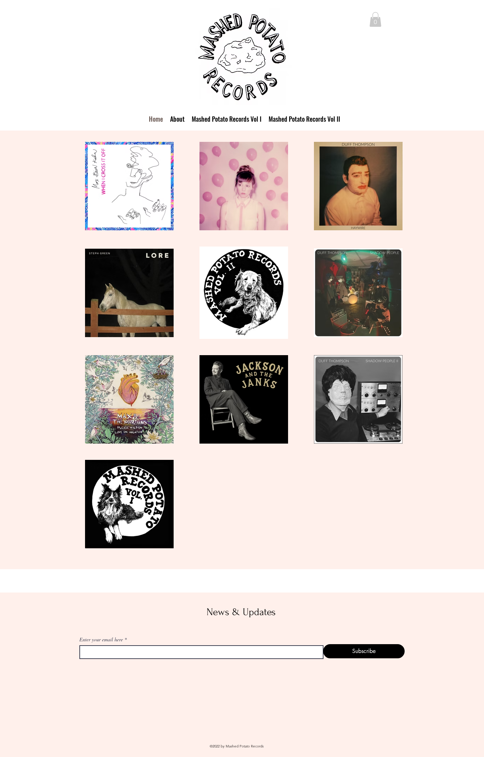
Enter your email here (101, 639)
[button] (375, 19)
